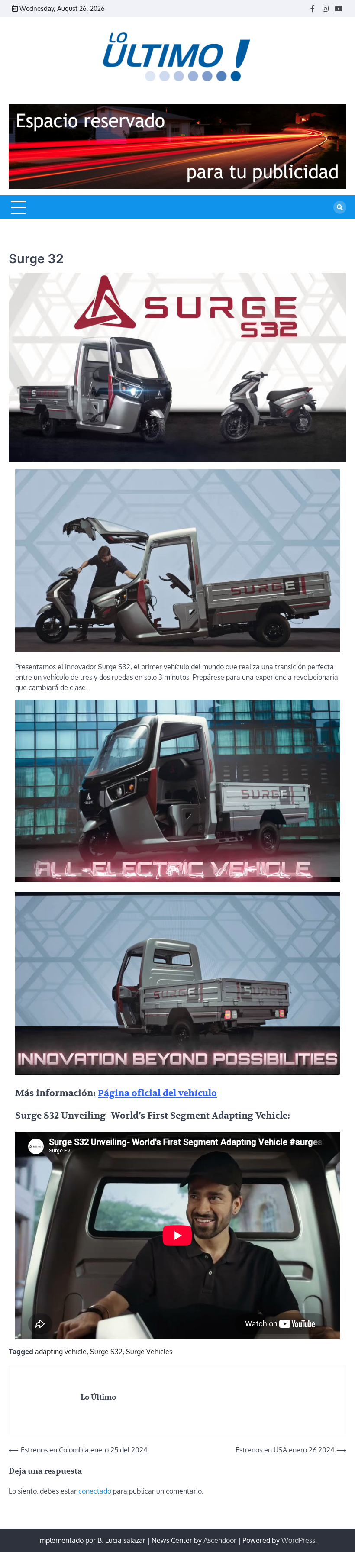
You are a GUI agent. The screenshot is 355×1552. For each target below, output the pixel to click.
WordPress (298, 1540)
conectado (94, 1491)
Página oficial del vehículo (157, 1093)
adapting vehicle (61, 1351)
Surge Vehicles (149, 1351)
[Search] (339, 207)
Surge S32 (106, 1351)
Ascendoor (219, 1540)
